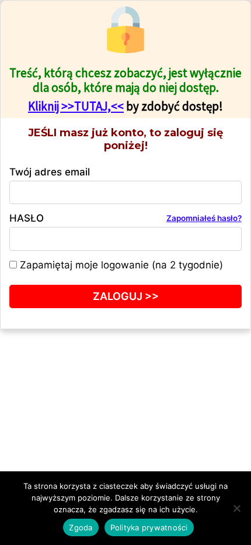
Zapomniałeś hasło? (204, 218)
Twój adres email (49, 172)
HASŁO (125, 218)
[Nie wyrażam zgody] (236, 508)
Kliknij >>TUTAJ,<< (76, 106)
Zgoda (80, 527)
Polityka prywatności (149, 527)
